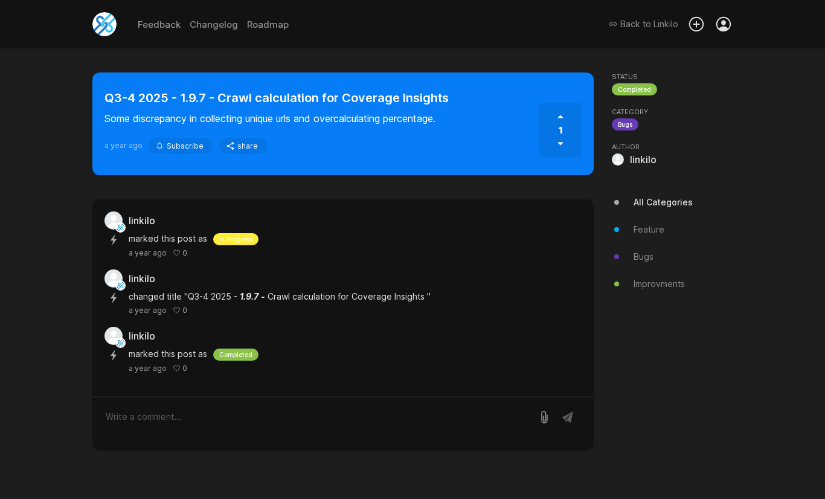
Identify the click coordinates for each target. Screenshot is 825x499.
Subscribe (185, 145)
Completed (634, 89)
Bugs (625, 124)
